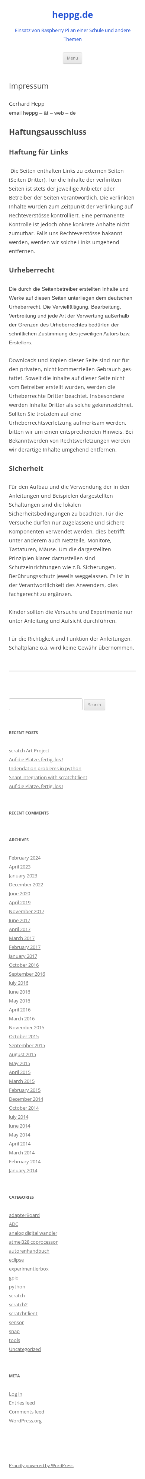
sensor (16, 1322)
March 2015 (22, 1081)
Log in (15, 1393)
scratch (17, 1295)
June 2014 (19, 1125)
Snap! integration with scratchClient (48, 777)
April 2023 (19, 866)
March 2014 (22, 1152)
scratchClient (23, 1313)
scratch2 (18, 1304)
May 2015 (19, 1063)
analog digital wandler (33, 1233)
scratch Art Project (29, 750)
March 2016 (22, 1018)
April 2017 (19, 929)
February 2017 (25, 947)
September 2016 (27, 973)
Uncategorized (25, 1349)
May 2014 (19, 1134)
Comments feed (26, 1411)
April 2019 (19, 902)
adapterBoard (24, 1215)
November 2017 (26, 911)
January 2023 (23, 875)
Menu (72, 58)
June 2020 (19, 893)
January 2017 (23, 956)
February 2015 (25, 1090)
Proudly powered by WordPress (41, 1465)
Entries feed (22, 1402)
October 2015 (24, 1036)
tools (14, 1340)
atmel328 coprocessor (33, 1242)
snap (14, 1331)
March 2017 (22, 938)
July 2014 (18, 1116)
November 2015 (26, 1027)
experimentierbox (29, 1268)
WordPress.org (25, 1420)
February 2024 (25, 857)
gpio (14, 1277)
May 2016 (19, 1000)
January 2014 (23, 1170)
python (17, 1286)
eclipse (16, 1259)
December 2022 (26, 884)
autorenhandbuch (29, 1250)
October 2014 (24, 1108)
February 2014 (25, 1161)
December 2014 (26, 1099)
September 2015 (27, 1045)
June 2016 (19, 991)
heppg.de (72, 14)
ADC (13, 1224)
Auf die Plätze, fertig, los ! (36, 759)
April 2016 (19, 1009)
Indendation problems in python (45, 768)
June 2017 (19, 920)
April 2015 (19, 1072)
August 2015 (22, 1054)
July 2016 (18, 982)
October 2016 (24, 965)
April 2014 (19, 1143)
